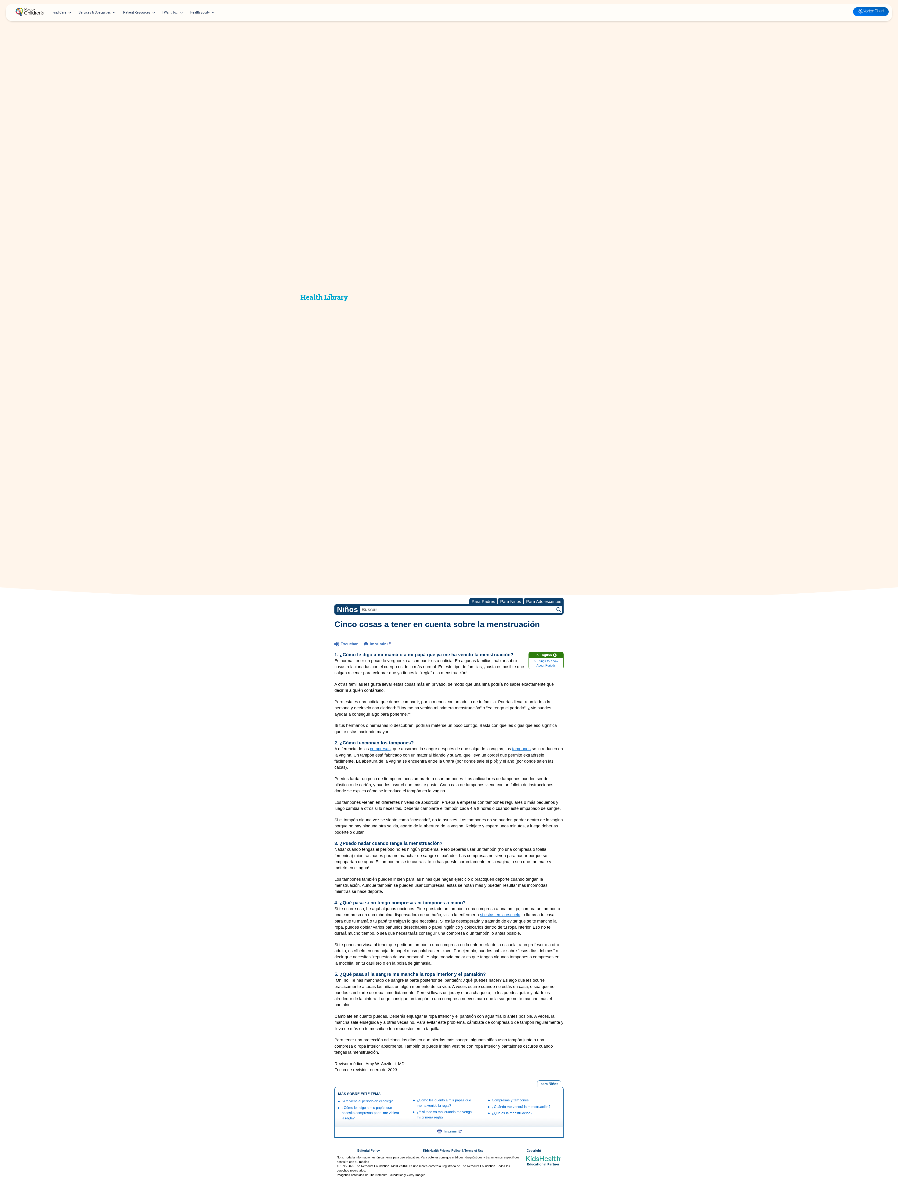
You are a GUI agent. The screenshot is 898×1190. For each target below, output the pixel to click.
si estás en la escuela (500, 914)
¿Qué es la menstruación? (512, 1113)
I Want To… (170, 12)
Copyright (534, 1150)
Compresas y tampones (510, 1100)
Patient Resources (136, 12)
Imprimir (378, 644)
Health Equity (200, 12)
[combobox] (457, 609)
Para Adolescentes (543, 601)
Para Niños (510, 601)
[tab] (549, 1083)
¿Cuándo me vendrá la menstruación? (521, 1107)
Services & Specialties (95, 12)
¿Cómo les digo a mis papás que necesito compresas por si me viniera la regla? (370, 1113)
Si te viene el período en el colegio (367, 1101)
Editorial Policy (368, 1150)
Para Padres (483, 601)
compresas (380, 748)
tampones (521, 748)
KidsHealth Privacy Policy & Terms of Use (453, 1150)
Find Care (59, 12)
